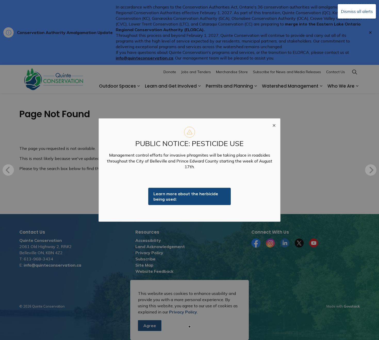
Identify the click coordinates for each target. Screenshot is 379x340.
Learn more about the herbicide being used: (185, 196)
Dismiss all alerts (357, 11)
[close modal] (274, 124)
